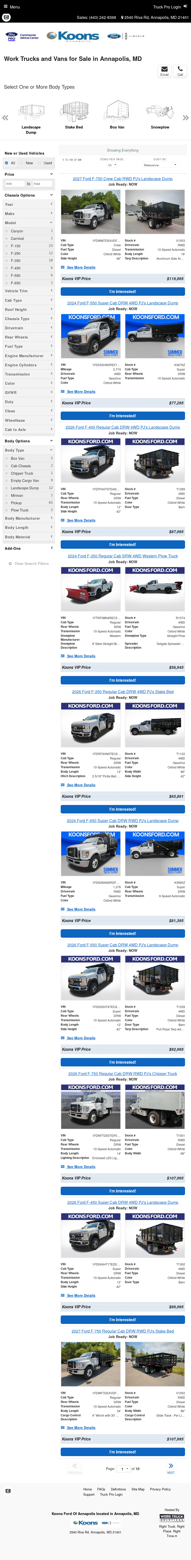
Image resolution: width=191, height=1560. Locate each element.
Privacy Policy (160, 1489)
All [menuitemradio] (12, 162)
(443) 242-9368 (102, 17)
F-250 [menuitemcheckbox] (15, 253)
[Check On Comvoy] (6, 17)
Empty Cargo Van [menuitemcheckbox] (24, 480)
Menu (15, 7)
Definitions (118, 1489)
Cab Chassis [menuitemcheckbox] (20, 465)
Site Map (138, 1489)
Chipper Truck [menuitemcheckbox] (21, 473)
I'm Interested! (122, 291)
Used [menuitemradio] (47, 162)
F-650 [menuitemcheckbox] (15, 282)
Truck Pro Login (111, 1494)
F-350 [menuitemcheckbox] (15, 260)
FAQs (101, 1489)
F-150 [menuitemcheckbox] (15, 245)
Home (87, 1489)
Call (180, 74)
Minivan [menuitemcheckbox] (16, 495)
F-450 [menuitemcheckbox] (15, 267)
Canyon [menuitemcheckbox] (16, 230)
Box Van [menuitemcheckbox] (17, 458)
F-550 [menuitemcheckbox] (15, 275)
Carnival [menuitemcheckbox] (17, 238)
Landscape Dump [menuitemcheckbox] (24, 487)
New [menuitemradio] (29, 162)
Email (164, 74)
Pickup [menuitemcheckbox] (16, 502)
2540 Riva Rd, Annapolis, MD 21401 (156, 17)
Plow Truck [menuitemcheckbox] (19, 509)
